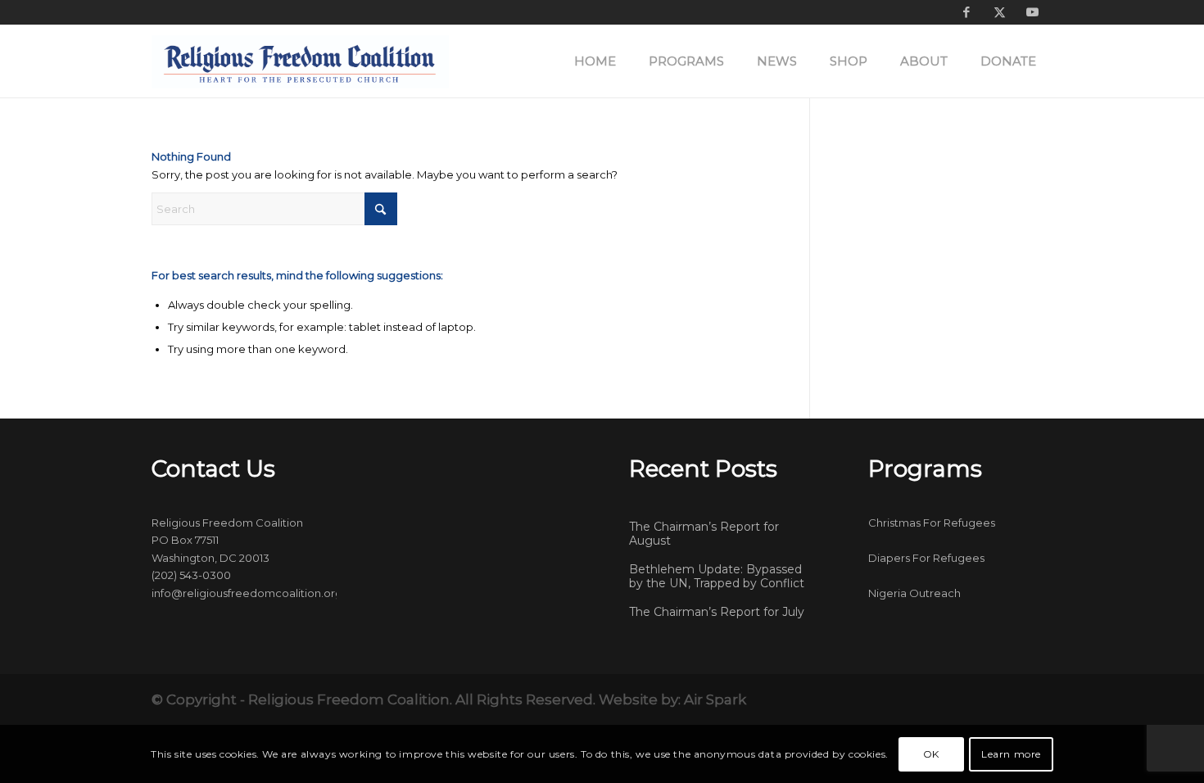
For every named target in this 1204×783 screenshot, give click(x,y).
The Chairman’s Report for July (716, 611)
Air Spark (715, 699)
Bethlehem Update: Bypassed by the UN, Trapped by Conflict (716, 576)
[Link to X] (999, 12)
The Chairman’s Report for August (704, 534)
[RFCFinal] (300, 61)
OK (931, 754)
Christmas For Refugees (931, 522)
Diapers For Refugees (926, 557)
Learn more (1011, 754)
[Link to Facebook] (966, 12)
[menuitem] (595, 61)
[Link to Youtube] (1032, 12)
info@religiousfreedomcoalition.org (247, 593)
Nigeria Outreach (914, 593)
